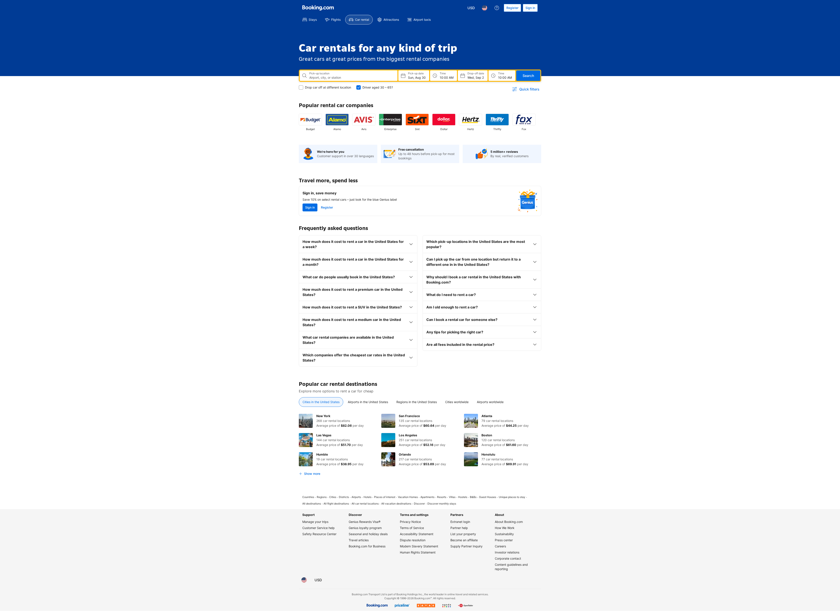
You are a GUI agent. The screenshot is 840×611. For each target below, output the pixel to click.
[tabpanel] (420, 446)
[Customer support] (497, 8)
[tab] (321, 402)
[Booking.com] (318, 7)
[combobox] (351, 77)
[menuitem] (309, 19)
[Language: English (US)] (484, 8)
